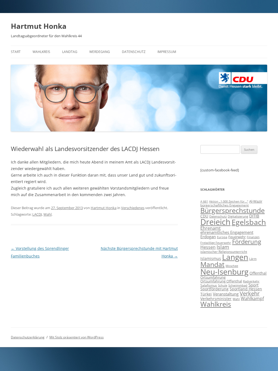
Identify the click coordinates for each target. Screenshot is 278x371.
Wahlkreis (41, 51)
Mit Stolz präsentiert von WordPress (76, 337)
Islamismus (210, 258)
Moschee (232, 266)
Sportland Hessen (246, 288)
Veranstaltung (226, 294)
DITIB (254, 216)
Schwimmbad (237, 285)
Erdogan (208, 236)
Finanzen (253, 237)
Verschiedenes (132, 207)
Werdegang (99, 51)
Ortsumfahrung (213, 277)
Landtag (69, 51)
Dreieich (215, 221)
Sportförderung (214, 288)
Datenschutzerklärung (28, 337)
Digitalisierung (238, 216)
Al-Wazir (255, 201)
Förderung (246, 242)
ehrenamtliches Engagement (226, 232)
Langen (235, 257)
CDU (204, 216)
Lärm (253, 259)
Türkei (206, 294)
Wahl (47, 214)
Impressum (166, 51)
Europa (222, 237)
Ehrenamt (210, 228)
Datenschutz (134, 51)
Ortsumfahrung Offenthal (221, 281)
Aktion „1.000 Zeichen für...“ (228, 201)
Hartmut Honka (39, 26)
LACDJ (37, 214)
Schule (222, 285)
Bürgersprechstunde (232, 210)
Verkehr (250, 293)
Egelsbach (249, 222)
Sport (253, 285)
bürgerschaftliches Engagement (224, 205)
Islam (223, 247)
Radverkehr (251, 281)
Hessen (208, 247)
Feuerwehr (237, 236)
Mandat (212, 264)
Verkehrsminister (216, 298)
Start (16, 51)
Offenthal (258, 273)
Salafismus (208, 285)
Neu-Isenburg (224, 271)
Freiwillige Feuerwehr (215, 243)
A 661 (204, 201)
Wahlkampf (252, 298)
